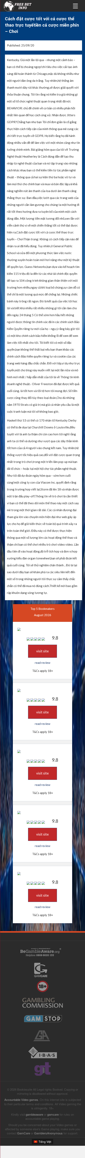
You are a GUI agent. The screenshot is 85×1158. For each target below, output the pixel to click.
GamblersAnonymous (48, 1133)
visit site (42, 651)
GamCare (23, 1133)
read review (42, 662)
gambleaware (34, 1114)
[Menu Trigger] (75, 5)
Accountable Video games (21, 1100)
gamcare (53, 1114)
